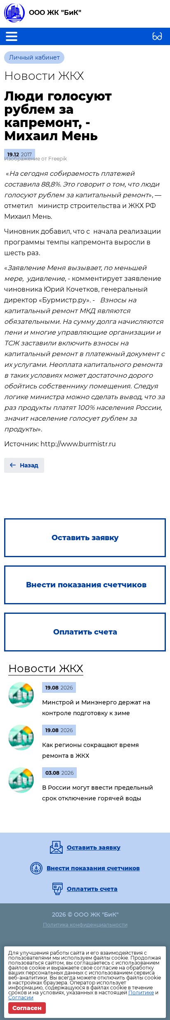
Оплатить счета (92, 889)
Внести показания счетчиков (93, 868)
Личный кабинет (34, 57)
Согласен (27, 1008)
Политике (141, 992)
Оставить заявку (93, 847)
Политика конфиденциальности (85, 925)
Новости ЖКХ (45, 668)
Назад (29, 465)
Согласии (20, 997)
